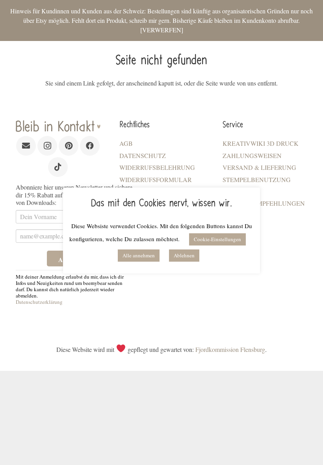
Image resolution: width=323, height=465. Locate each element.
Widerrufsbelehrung (157, 167)
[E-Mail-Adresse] (26, 146)
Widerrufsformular (155, 179)
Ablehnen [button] (184, 255)
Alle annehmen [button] (139, 255)
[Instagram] (47, 146)
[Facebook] (90, 146)
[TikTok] (58, 167)
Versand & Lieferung (259, 167)
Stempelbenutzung (257, 179)
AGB (126, 143)
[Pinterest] (68, 146)
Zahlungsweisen (252, 155)
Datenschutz (142, 155)
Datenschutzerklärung (39, 301)
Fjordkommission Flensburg (230, 349)
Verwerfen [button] (161, 30)
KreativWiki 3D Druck (261, 143)
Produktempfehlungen (264, 203)
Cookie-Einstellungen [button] (217, 239)
